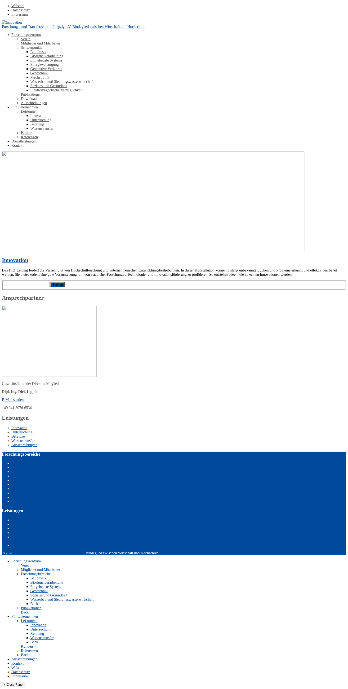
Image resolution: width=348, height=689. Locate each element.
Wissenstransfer (42, 128)
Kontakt (17, 145)
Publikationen (31, 94)
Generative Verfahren (46, 69)
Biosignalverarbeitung (46, 56)
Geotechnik (39, 73)
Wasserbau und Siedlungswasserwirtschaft (62, 82)
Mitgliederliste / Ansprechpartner (35, 545)
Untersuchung (40, 120)
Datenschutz (20, 10)
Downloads (29, 99)
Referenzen (29, 137)
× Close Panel (13, 684)
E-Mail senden (13, 400)
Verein (26, 39)
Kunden (27, 646)
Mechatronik (39, 77)
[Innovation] (153, 250)
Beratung (37, 124)
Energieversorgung (44, 64)
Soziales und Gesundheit (48, 86)
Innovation (38, 116)
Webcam (17, 6)
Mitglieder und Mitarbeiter (40, 43)
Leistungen (29, 111)
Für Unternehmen (24, 107)
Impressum (19, 14)
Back (34, 604)
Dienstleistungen (23, 141)
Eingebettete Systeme (46, 60)
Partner (26, 133)
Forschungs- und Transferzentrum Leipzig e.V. (50, 553)
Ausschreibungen (34, 103)
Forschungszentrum (26, 35)
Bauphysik (38, 52)
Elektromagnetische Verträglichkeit (56, 90)
